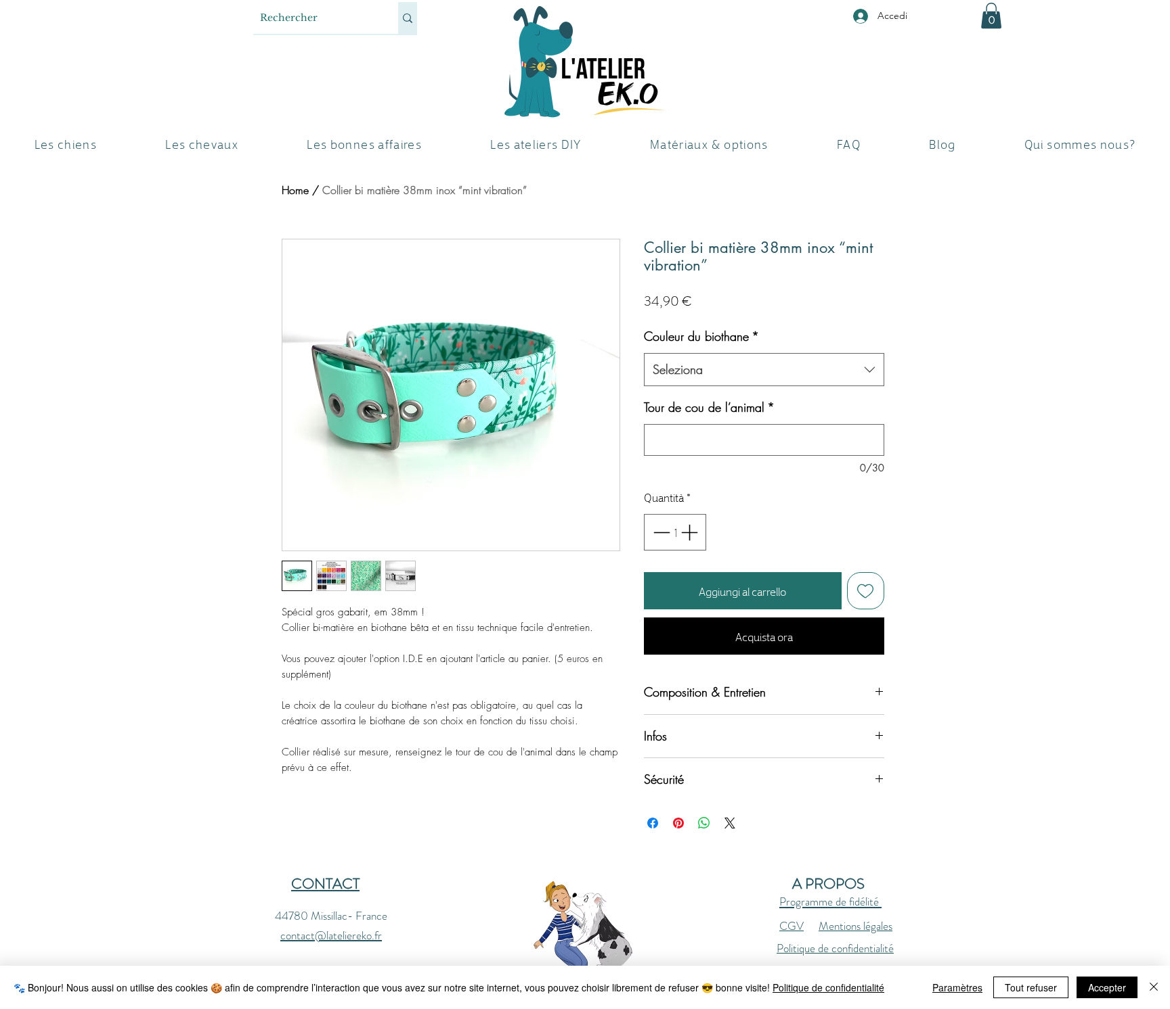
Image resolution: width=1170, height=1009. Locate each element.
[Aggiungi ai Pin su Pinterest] (678, 823)
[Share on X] (730, 823)
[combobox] (764, 370)
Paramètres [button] (957, 987)
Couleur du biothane (701, 336)
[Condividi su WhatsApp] (704, 823)
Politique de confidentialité (835, 948)
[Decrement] (660, 532)
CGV (791, 926)
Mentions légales (855, 926)
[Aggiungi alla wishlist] (866, 591)
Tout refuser (1031, 987)
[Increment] (690, 532)
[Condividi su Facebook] (653, 823)
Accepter (1107, 987)
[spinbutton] (675, 532)
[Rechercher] (407, 18)
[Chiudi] (1154, 987)
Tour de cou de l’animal (709, 407)
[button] (991, 15)
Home (295, 190)
